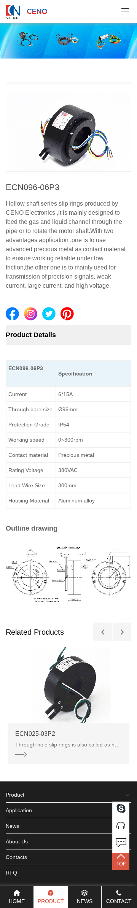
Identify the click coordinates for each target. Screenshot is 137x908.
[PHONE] (120, 827)
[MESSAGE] (120, 844)
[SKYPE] (120, 810)
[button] (102, 632)
